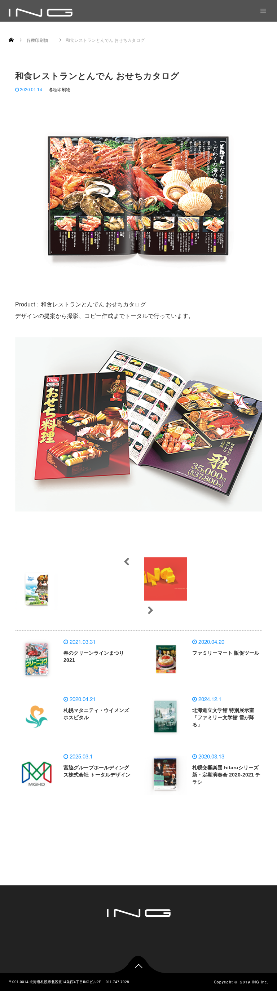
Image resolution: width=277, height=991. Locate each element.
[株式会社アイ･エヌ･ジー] (40, 12)
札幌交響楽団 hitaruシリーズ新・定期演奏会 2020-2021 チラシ (226, 775)
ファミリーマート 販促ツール (225, 653)
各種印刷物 (59, 89)
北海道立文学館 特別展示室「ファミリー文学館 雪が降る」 (223, 717)
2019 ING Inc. (254, 982)
